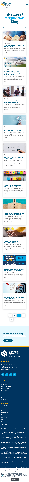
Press (2, 419)
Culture (3, 397)
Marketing (4, 417)
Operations (4, 399)
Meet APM (4, 391)
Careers (3, 410)
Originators (4, 384)
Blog (2, 408)
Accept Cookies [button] (14, 479)
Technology (4, 424)
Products (4, 422)
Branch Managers (6, 386)
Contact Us (4, 412)
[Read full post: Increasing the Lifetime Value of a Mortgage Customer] (14, 91)
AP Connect (4, 406)
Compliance (4, 395)
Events (3, 415)
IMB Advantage (5, 388)
